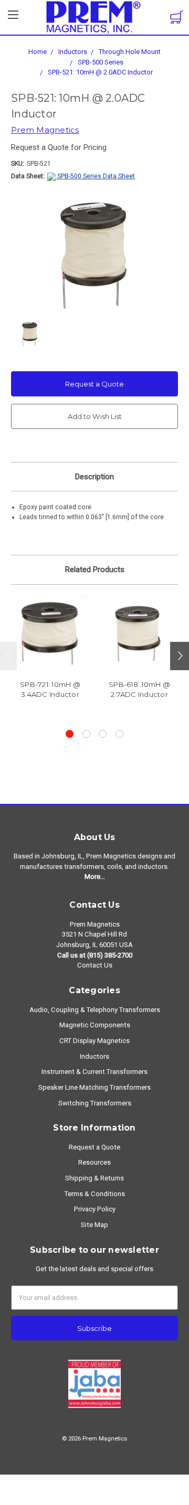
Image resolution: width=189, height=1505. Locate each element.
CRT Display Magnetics (94, 1041)
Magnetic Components (94, 1025)
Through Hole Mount (130, 52)
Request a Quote (94, 384)
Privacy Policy (95, 1209)
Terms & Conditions (95, 1194)
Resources (94, 1162)
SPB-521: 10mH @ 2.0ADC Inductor (100, 72)
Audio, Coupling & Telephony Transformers (94, 1010)
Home (37, 52)
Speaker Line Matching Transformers (94, 1087)
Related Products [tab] (94, 569)
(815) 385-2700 (109, 955)
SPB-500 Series (100, 62)
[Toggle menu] (13, 18)
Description (94, 476)
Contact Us (94, 965)
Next (179, 656)
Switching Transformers (94, 1103)
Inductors (72, 52)
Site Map (94, 1225)
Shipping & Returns (94, 1178)
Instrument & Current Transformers (94, 1072)
